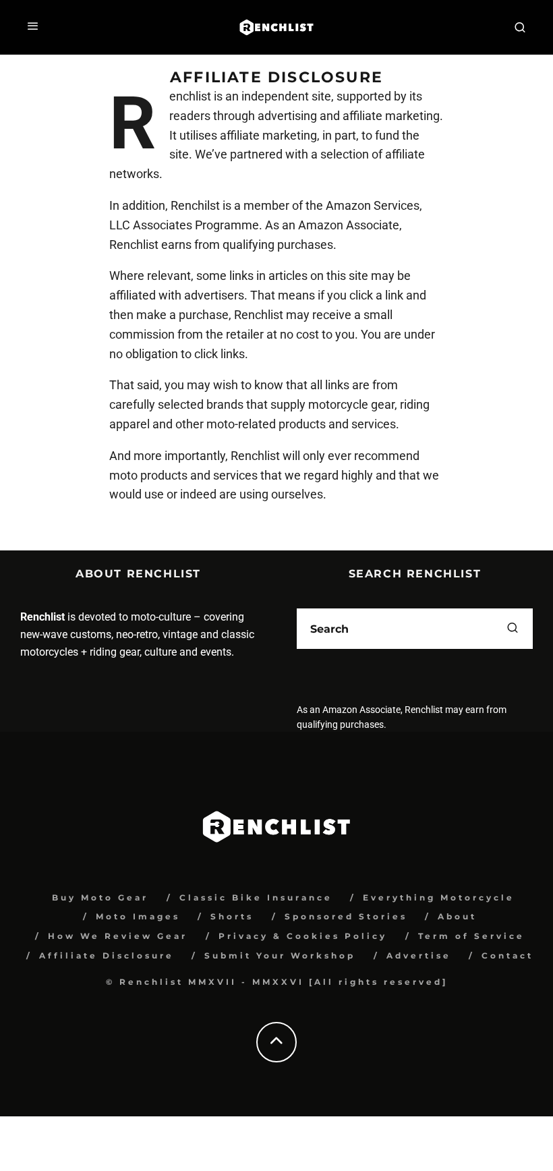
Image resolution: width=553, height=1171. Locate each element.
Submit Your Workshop (279, 955)
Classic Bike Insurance (255, 897)
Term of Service (471, 936)
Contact (507, 955)
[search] (512, 628)
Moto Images (138, 916)
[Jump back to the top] (276, 1041)
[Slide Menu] (33, 27)
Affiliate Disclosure (106, 955)
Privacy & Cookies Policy (303, 936)
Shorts (232, 916)
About (457, 916)
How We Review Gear (117, 936)
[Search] (520, 27)
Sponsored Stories (346, 916)
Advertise (418, 955)
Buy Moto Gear (100, 897)
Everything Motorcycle (439, 897)
